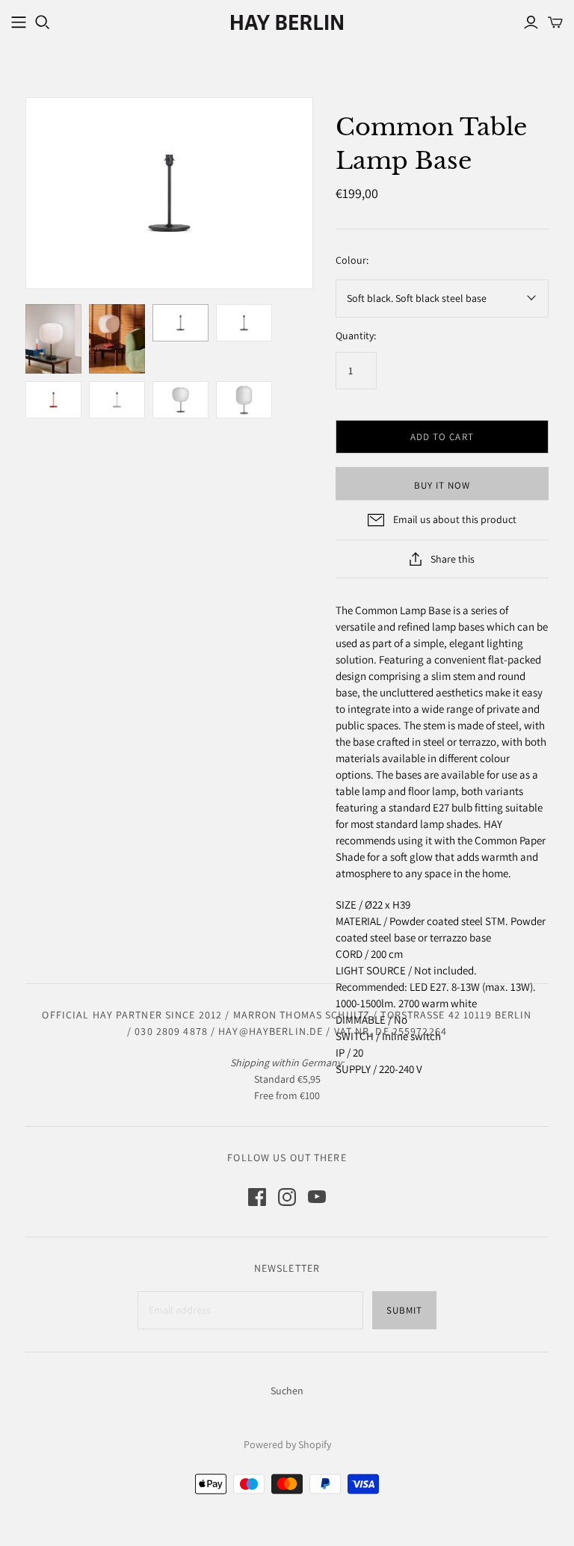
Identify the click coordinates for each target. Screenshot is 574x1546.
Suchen (287, 1390)
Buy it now (442, 485)
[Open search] (42, 22)
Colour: (352, 260)
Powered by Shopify (287, 1444)
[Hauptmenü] (18, 22)
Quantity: (356, 335)
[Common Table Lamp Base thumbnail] (53, 339)
